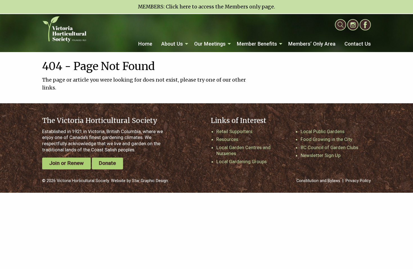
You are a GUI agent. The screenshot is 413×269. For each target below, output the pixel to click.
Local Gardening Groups (241, 161)
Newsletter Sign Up (321, 155)
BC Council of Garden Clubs (329, 147)
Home (145, 44)
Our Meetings (210, 44)
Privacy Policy (358, 180)
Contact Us (357, 44)
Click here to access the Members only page (220, 7)
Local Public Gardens (322, 131)
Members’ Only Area (311, 44)
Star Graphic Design (150, 180)
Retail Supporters (234, 131)
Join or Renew (66, 163)
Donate (107, 163)
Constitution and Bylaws (318, 180)
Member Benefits (257, 44)
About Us (172, 44)
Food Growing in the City (326, 139)
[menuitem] (145, 44)
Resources (227, 139)
